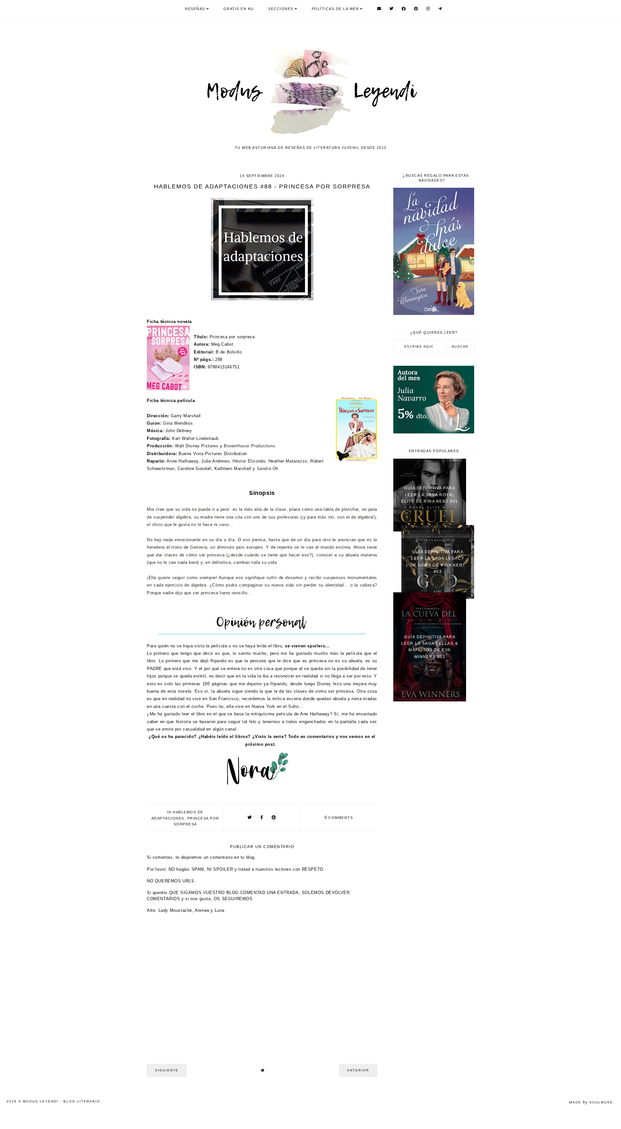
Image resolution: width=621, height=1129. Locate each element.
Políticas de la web (335, 9)
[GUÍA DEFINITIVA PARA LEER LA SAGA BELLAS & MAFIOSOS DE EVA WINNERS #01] (429, 700)
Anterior (358, 1070)
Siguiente (167, 1070)
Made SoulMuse (591, 1102)
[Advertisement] (433, 810)
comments (338, 818)
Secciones (280, 9)
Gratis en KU (238, 9)
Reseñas (195, 9)
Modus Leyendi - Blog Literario (61, 1101)
